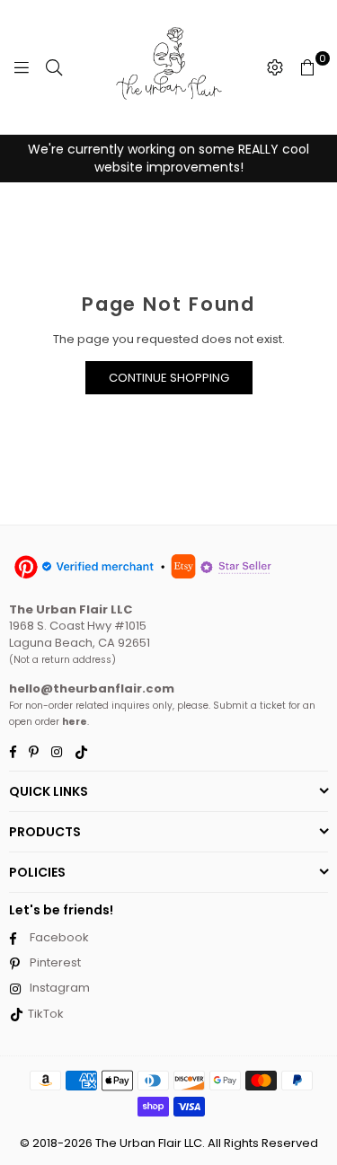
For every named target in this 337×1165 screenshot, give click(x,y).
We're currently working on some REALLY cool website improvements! (168, 158)
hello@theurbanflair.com (91, 688)
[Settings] (275, 67)
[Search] (54, 67)
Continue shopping (169, 377)
